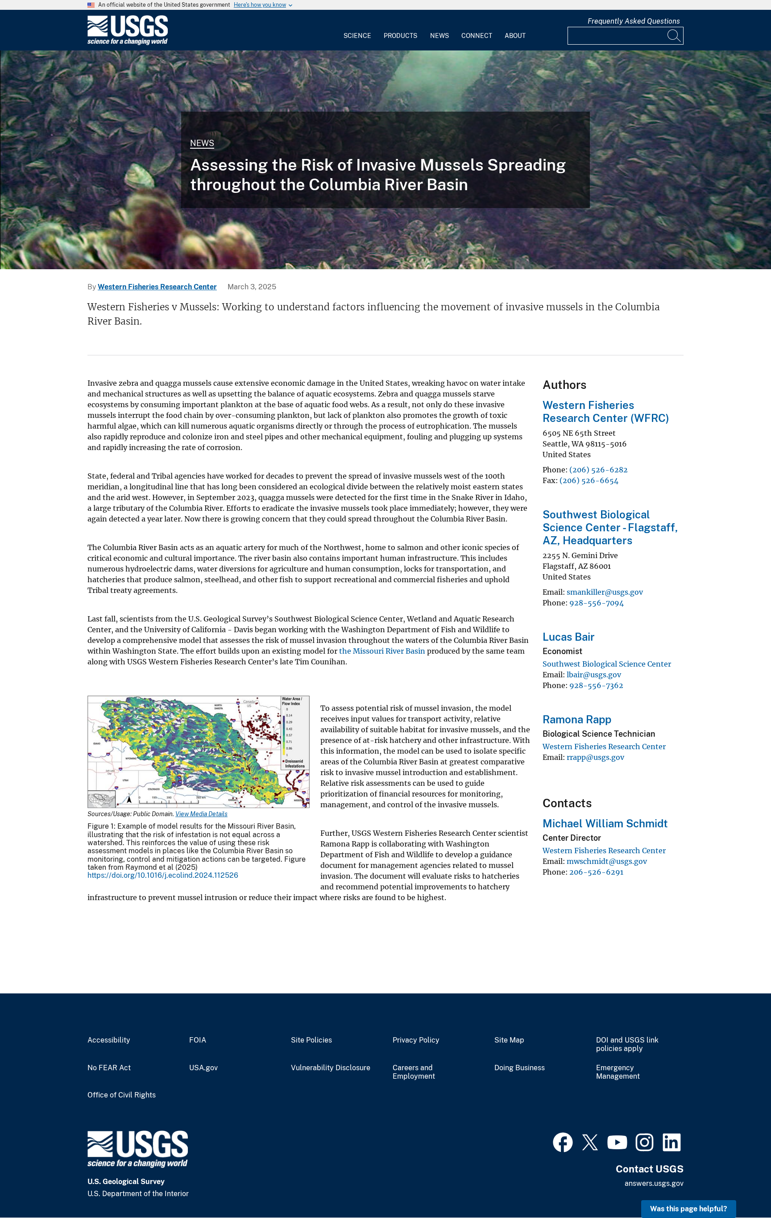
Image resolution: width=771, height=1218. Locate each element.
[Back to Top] (738, 1185)
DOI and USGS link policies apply (627, 1044)
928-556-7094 (596, 602)
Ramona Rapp (577, 719)
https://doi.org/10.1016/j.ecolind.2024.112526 (162, 875)
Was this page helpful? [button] (688, 1209)
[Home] (127, 43)
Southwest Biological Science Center (607, 663)
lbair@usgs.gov (594, 674)
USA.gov (203, 1068)
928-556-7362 (596, 685)
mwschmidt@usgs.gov (607, 861)
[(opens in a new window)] (563, 1141)
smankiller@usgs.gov (605, 592)
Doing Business (519, 1068)
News (439, 35)
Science (357, 35)
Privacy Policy (416, 1040)
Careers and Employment (414, 1072)
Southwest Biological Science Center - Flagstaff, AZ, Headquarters (610, 527)
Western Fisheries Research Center (157, 287)
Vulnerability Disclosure (330, 1068)
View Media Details (201, 814)
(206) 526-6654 (589, 480)
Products (400, 35)
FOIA (197, 1040)
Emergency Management (618, 1072)
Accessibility (108, 1040)
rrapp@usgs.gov (595, 757)
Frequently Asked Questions (634, 21)
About (515, 35)
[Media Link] (198, 753)
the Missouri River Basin (382, 651)
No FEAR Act (109, 1068)
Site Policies (311, 1040)
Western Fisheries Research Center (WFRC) (606, 411)
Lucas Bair (569, 636)
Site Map (509, 1040)
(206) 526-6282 (598, 469)
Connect (476, 35)
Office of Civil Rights (121, 1095)
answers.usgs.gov (654, 1183)
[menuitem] (357, 30)
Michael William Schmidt (605, 823)
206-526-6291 (596, 872)
